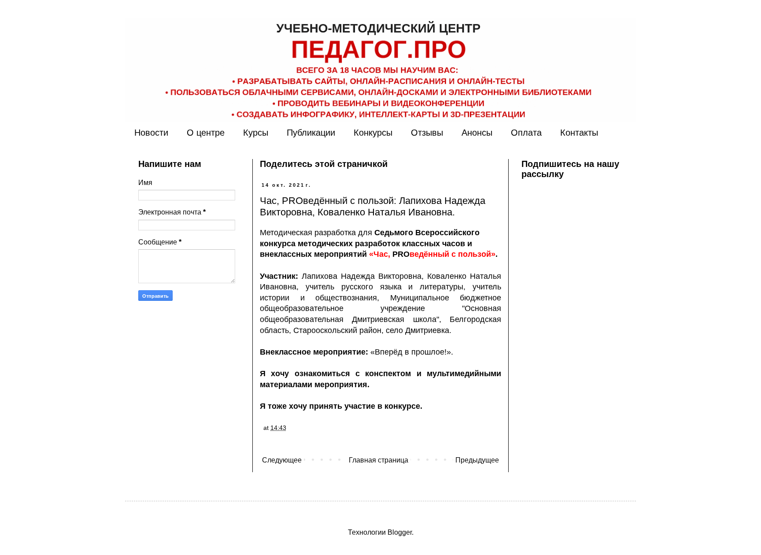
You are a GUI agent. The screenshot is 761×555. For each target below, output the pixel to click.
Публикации (311, 132)
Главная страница (378, 460)
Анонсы (477, 132)
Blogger (400, 532)
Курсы (255, 132)
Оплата (526, 132)
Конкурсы (373, 132)
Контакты (579, 132)
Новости (151, 132)
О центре (206, 132)
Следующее (282, 460)
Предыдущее (477, 460)
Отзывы (427, 132)
